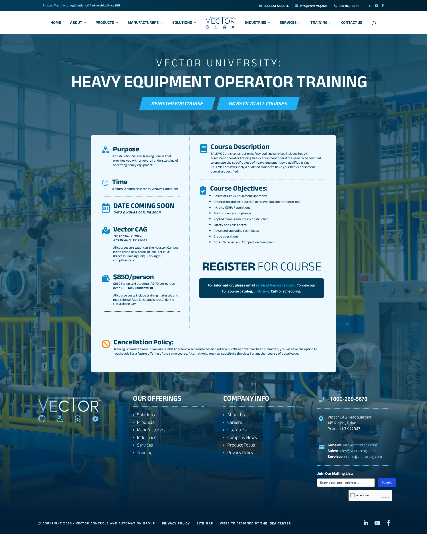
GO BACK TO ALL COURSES (258, 103)
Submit (387, 482)
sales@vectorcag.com (356, 451)
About (76, 23)
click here (261, 291)
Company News (242, 437)
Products (105, 23)
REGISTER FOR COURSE (177, 103)
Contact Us (351, 23)
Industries (255, 23)
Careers (234, 422)
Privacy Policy (240, 452)
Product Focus (241, 445)
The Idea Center (275, 523)
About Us (236, 414)
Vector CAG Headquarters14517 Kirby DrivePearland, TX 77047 (350, 423)
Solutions (182, 23)
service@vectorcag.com (275, 285)
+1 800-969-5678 (347, 399)
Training (319, 23)
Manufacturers (143, 23)
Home (55, 23)
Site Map (205, 523)
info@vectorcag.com (360, 445)
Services (288, 23)
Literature (237, 430)
